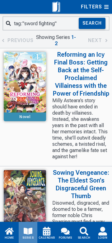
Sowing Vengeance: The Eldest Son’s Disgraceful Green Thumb (81, 184)
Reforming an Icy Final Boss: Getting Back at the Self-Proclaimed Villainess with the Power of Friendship (81, 74)
